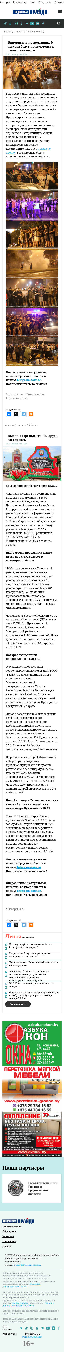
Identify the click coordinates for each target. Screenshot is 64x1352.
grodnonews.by (20, 1302)
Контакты (8, 1236)
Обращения (9, 1231)
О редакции (9, 1241)
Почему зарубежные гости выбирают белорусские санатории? (31, 946)
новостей (19, 937)
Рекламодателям (24, 1)
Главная (7, 31)
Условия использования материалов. (28, 1304)
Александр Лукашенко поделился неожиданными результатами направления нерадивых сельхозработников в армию (29, 976)
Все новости (16, 1004)
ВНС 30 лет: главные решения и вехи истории (31, 985)
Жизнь (32, 425)
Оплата (6, 1246)
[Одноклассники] (31, 414)
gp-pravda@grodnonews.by (26, 1264)
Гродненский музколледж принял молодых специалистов (29, 955)
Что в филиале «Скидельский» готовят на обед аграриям (34, 964)
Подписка (45, 1)
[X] (16, 414)
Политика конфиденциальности (21, 1285)
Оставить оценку (32, 1336)
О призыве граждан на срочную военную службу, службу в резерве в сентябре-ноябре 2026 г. (34, 995)
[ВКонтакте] (9, 414)
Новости (18, 31)
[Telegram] (24, 414)
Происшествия (34, 31)
